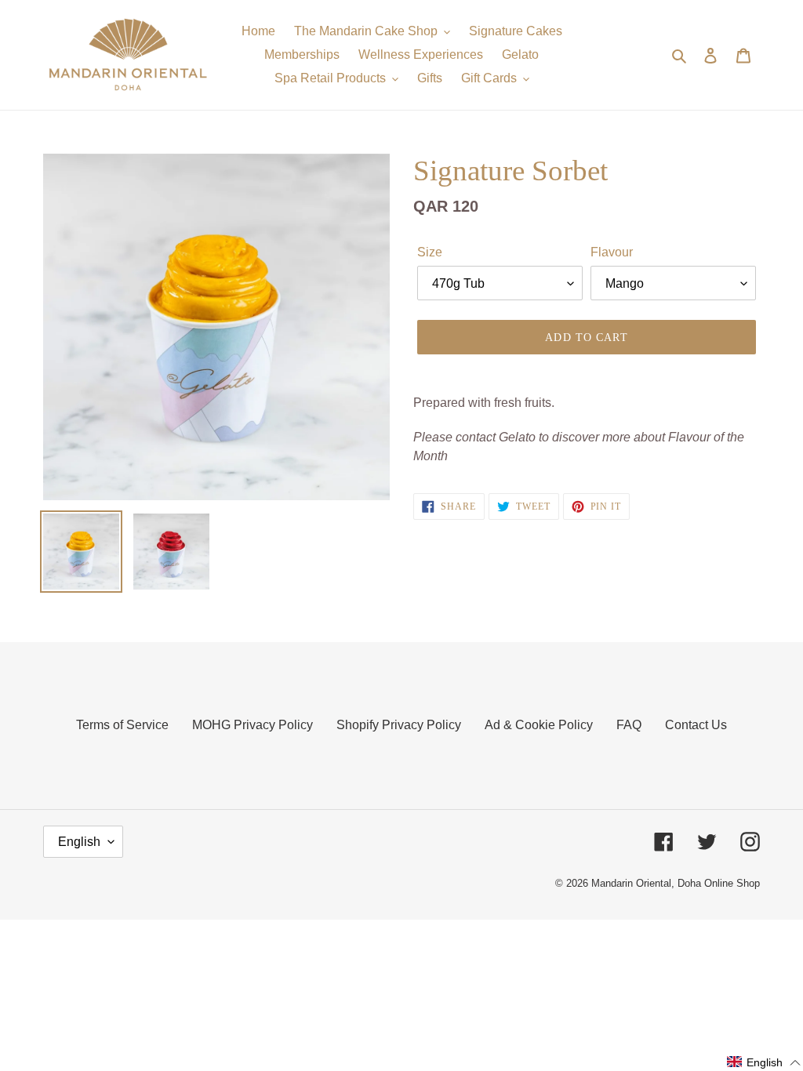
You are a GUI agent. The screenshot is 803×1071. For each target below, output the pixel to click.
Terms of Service (122, 725)
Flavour (611, 252)
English (79, 841)
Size (429, 252)
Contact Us (696, 725)
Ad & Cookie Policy (539, 725)
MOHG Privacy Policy (252, 725)
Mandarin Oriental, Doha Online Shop (675, 883)
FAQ (628, 725)
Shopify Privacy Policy (398, 725)
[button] (764, 1062)
